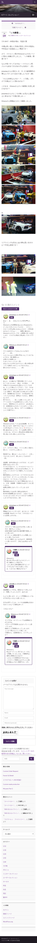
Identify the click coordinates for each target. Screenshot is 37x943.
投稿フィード (7, 914)
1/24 (4, 854)
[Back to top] (32, 938)
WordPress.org (8, 921)
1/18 (16, 35)
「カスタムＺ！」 (19, 23)
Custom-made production (11, 784)
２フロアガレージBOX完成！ (12, 780)
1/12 (4, 846)
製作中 (5, 897)
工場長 (12, 35)
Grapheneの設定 (15, 940)
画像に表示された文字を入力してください (17, 727)
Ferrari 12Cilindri (8, 775)
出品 (4, 889)
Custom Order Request (10, 771)
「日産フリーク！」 (17, 27)
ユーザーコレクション (10, 877)
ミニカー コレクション (24, 35)
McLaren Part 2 (8, 788)
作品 (4, 885)
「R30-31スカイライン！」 (12, 809)
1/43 (4, 858)
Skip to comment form (9, 309)
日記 (4, 893)
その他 (5, 866)
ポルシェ (6, 870)
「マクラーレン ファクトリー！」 (14, 819)
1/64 (4, 862)
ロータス (6, 881)
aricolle (11, 584)
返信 (11, 317)
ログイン (6, 910)
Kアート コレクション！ (10, 15)
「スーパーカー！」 (9, 801)
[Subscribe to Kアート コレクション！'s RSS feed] (2, 1)
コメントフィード (9, 918)
